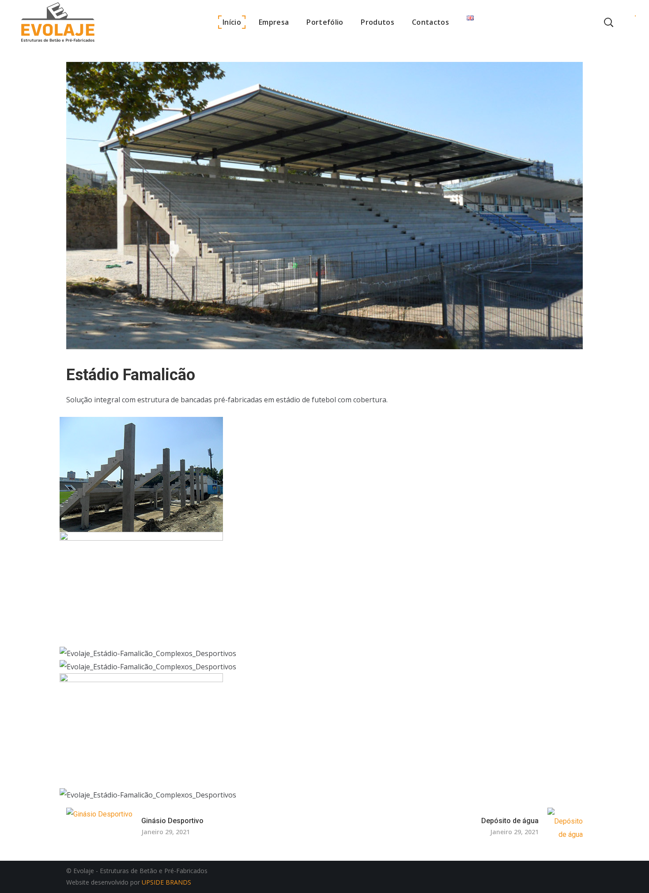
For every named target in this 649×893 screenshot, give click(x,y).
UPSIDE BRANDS (167, 882)
